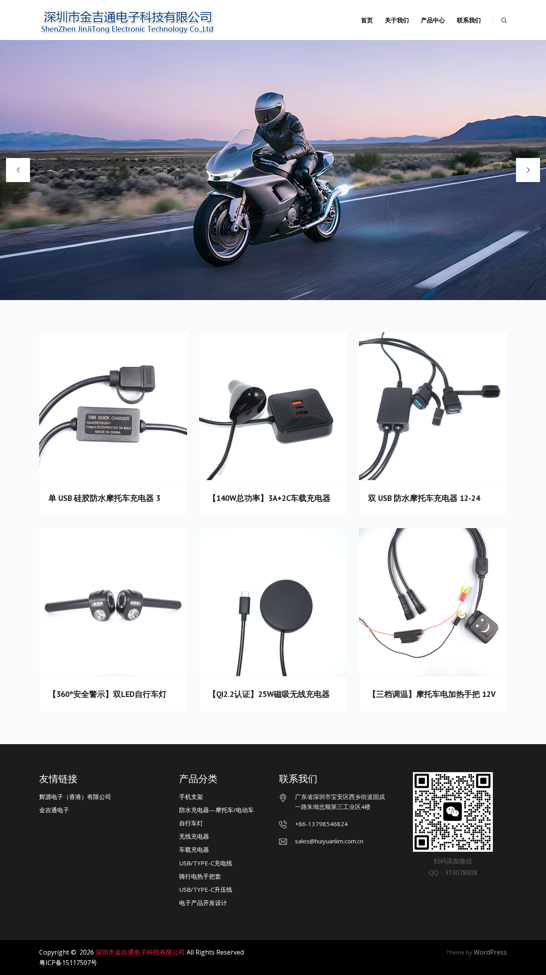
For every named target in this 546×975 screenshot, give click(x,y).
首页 (367, 20)
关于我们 (397, 20)
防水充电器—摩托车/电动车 (216, 810)
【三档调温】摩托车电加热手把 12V (432, 694)
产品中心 (433, 20)
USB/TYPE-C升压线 (205, 889)
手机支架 (191, 797)
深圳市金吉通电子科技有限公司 (140, 952)
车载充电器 (194, 849)
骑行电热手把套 (200, 876)
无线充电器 (194, 836)
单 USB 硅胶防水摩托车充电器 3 (104, 498)
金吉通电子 (54, 810)
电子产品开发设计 (203, 903)
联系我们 (469, 20)
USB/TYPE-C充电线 (205, 863)
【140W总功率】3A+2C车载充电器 (269, 498)
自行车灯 (191, 823)
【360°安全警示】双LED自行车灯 (107, 694)
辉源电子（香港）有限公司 (75, 797)
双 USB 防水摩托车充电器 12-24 (424, 498)
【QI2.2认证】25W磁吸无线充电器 (269, 694)
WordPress (490, 952)
